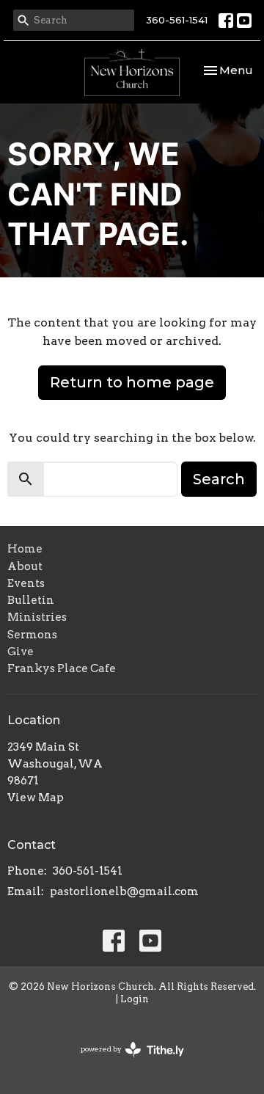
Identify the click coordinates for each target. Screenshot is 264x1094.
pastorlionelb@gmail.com (124, 891)
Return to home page (132, 382)
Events (26, 583)
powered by (125, 1061)
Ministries (37, 617)
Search (219, 479)
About (25, 566)
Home (25, 548)
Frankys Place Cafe (61, 668)
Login (134, 998)
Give (20, 651)
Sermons (32, 634)
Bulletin (30, 600)
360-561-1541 (177, 20)
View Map (35, 797)
